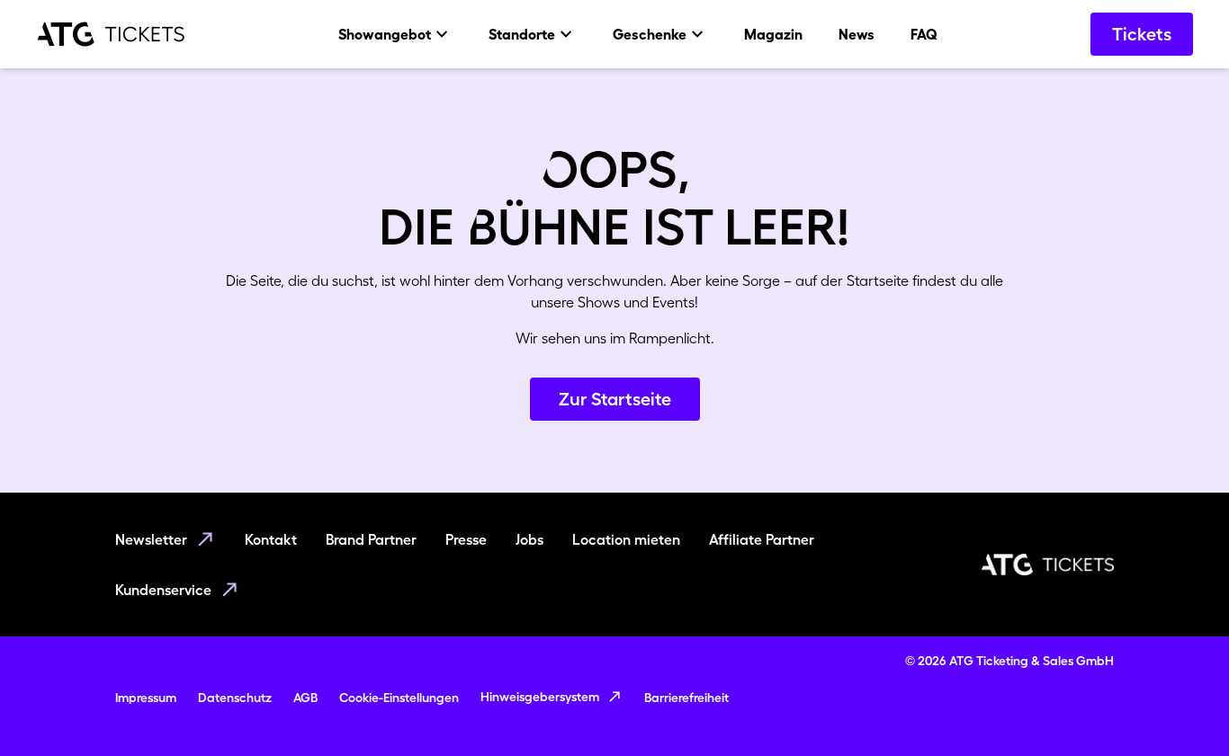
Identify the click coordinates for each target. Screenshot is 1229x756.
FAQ (924, 34)
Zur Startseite (615, 399)
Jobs (529, 539)
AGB (305, 697)
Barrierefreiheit (686, 697)
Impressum (145, 697)
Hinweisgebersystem (539, 696)
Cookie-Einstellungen (399, 697)
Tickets (1141, 34)
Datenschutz (235, 697)
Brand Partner (371, 539)
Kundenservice (163, 590)
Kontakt (271, 539)
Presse (466, 539)
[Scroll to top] (1180, 707)
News (857, 34)
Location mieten (626, 539)
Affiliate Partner (761, 539)
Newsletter (151, 539)
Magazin (773, 34)
